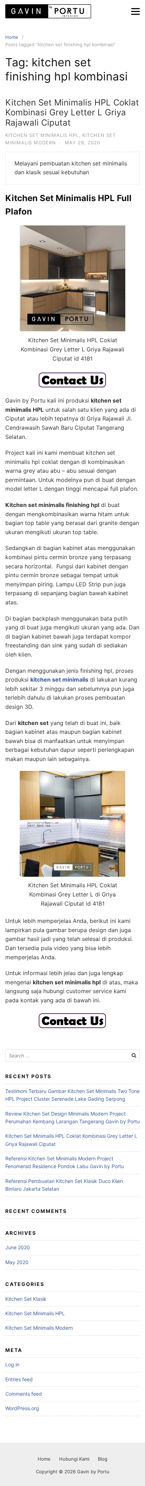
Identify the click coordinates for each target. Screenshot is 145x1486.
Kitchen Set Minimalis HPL (42, 135)
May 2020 (17, 1262)
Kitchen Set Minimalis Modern (39, 1328)
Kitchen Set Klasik (25, 1299)
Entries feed (19, 1379)
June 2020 (17, 1247)
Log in (12, 1364)
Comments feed (23, 1394)
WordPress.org (22, 1408)
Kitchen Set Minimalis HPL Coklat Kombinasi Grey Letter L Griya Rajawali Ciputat (72, 112)
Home (44, 1459)
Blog (102, 1459)
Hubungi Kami (74, 1459)
